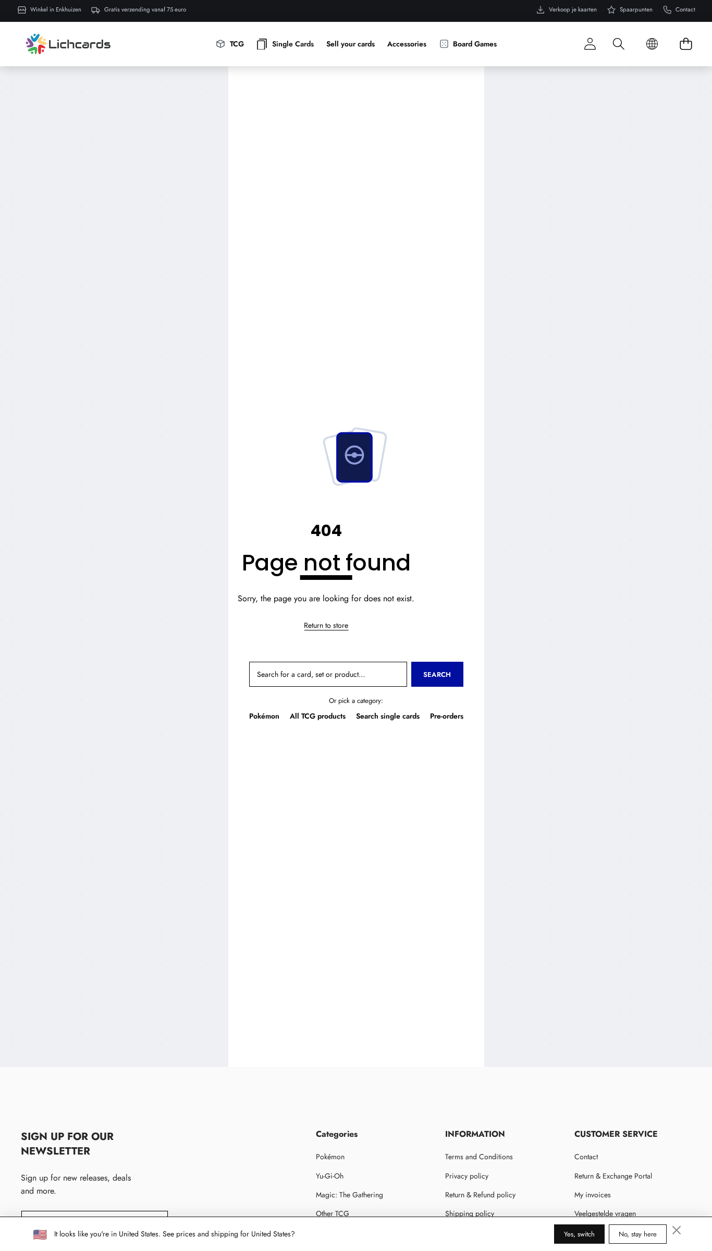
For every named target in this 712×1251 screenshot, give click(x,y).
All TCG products (318, 716)
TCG (237, 43)
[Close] (676, 1230)
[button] (618, 44)
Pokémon (264, 716)
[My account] (589, 44)
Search (437, 674)
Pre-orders (446, 716)
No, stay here (638, 1234)
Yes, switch (579, 1234)
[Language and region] (652, 44)
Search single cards (388, 716)
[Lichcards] (68, 43)
